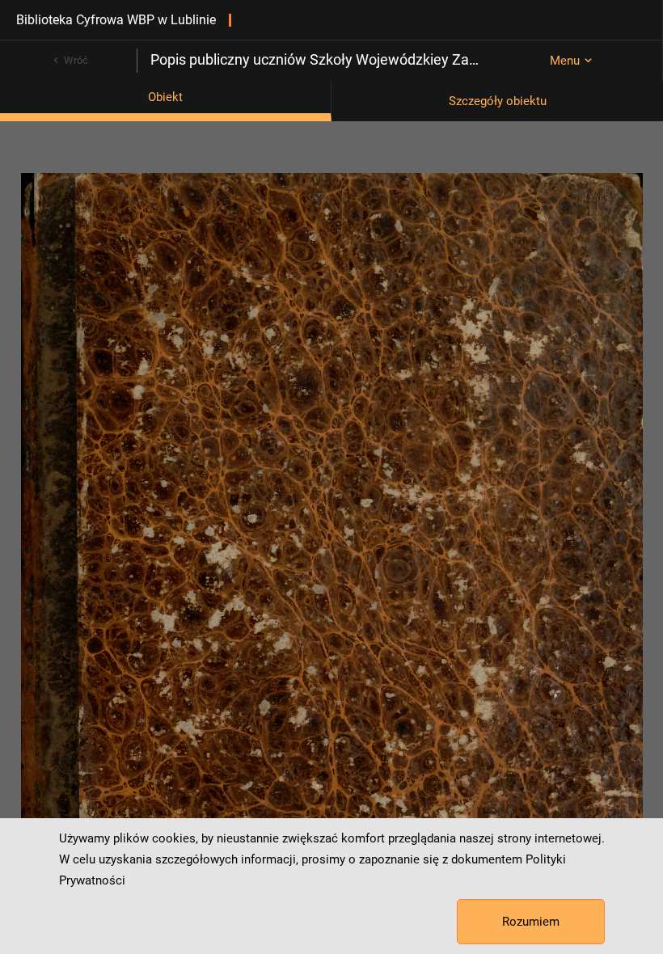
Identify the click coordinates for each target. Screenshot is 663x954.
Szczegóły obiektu (498, 101)
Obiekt (165, 97)
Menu (565, 60)
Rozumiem (531, 921)
